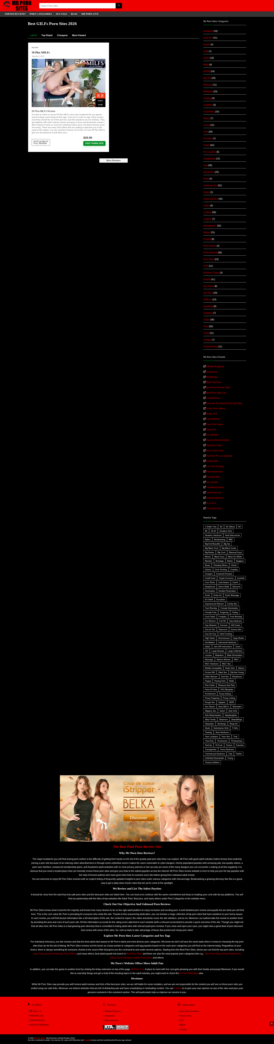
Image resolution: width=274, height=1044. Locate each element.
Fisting (235, 612)
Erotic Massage (232, 595)
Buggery (240, 561)
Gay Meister (212, 435)
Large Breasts (217, 651)
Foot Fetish (210, 616)
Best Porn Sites (134, 953)
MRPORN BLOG (37, 1020)
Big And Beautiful (212, 544)
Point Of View (211, 689)
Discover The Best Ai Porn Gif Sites (224, 403)
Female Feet (210, 612)
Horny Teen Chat (214, 450)
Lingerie (207, 219)
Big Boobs (209, 552)
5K (239, 526)
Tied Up (208, 745)
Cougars (209, 574)
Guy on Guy (210, 634)
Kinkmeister (212, 461)
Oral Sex (225, 676)
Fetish (206, 145)
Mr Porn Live (137, 969)
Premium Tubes (211, 272)
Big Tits (207, 78)
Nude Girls (230, 668)
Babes (208, 539)
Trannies (240, 745)
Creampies (208, 111)
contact (177, 988)
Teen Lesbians (211, 736)
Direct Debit (223, 586)
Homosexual (223, 638)
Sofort (222, 711)
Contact (183, 1029)
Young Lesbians (212, 762)
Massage (209, 659)
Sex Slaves (210, 706)
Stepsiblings (236, 719)
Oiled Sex (222, 672)
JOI (206, 651)
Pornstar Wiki (213, 477)
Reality (206, 279)
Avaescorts (211, 372)
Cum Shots (210, 582)
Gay (205, 165)
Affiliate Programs (215, 366)
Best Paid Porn (213, 382)
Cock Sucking (221, 569)
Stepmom (223, 719)
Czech (235, 582)
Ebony (206, 118)
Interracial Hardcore (227, 642)
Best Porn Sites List (216, 393)
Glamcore (222, 629)
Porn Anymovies (214, 471)
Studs (207, 728)
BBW (206, 64)
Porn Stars (208, 259)
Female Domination (229, 608)
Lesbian (207, 212)
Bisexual (207, 85)
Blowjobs (208, 91)
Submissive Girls (220, 728)
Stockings (221, 724)
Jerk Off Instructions (223, 646)
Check (234, 565)
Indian (206, 192)
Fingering (224, 612)
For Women (210, 621)
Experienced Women (214, 604)
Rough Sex (210, 702)
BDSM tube (212, 377)
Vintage (207, 340)
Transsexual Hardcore (215, 754)
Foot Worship (236, 616)
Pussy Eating (225, 694)
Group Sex (208, 172)
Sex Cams (208, 286)
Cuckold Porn (213, 398)
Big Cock (221, 552)
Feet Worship (211, 608)
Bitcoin (208, 556)
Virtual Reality (210, 346)
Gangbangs (209, 158)
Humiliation (210, 642)
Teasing (208, 732)
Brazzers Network (54, 953)
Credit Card (210, 578)
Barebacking (219, 539)
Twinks (239, 754)
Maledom (219, 655)
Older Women (211, 676)
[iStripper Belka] (137, 776)
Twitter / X (36, 1011)
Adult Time (38, 953)
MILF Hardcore (212, 664)
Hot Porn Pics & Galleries (219, 456)
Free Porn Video (214, 424)
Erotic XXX (211, 414)
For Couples (209, 152)
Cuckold (240, 578)
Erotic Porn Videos (215, 408)
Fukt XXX (211, 429)
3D (221, 526)
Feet (205, 132)
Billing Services (111, 1020)
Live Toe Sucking (215, 466)
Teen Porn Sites (212, 953)
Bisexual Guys (235, 552)
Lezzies (208, 655)
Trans (206, 333)
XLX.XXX (211, 503)
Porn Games (209, 246)
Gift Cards (235, 625)
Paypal (208, 681)
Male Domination (234, 655)
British (230, 561)
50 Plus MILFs (41, 52)
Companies (110, 1016)
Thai (235, 736)
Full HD (222, 621)
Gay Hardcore (235, 621)
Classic (208, 569)
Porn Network (210, 252)
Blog (74, 14)
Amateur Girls (225, 531)
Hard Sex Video (214, 445)
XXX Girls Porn (214, 508)
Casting (207, 98)
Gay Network (211, 625)
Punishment (210, 694)
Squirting (207, 313)
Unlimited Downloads (214, 758)
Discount (236, 586)
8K (206, 531)
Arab (205, 51)
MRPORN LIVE (36, 1016)
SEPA (231, 702)
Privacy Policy (186, 1016)
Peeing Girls (219, 681)
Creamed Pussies (224, 574)
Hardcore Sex (210, 185)
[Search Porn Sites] (119, 5)
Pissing (207, 239)
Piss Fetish (210, 685)
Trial (230, 754)
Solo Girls (232, 711)
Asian (206, 58)
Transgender (210, 749)
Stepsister (209, 724)
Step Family (210, 719)
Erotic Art (217, 595)
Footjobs (222, 616)
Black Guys (219, 556)
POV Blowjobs (226, 689)
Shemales (236, 706)
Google (87, 1040)
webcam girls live (215, 498)
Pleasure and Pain (226, 685)
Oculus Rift (210, 672)
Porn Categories (41, 14)
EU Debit (209, 599)
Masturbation (209, 225)
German (223, 625)
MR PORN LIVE (90, 14)
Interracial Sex (210, 199)
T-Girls (235, 728)
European (220, 599)
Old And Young (237, 672)
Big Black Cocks (229, 548)
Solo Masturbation (213, 715)
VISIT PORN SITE (94, 143)
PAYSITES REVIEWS (39, 1025)
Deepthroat (210, 586)
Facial (206, 125)
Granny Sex (236, 629)
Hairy (206, 178)
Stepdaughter (231, 715)
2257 (182, 1020)
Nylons (241, 668)
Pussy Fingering (212, 698)
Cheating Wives (220, 565)
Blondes (208, 561)
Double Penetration (227, 591)
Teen (205, 326)
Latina (206, 205)
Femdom (207, 138)
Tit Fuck (218, 745)
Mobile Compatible (213, 668)
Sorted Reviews (15, 14)
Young (230, 758)
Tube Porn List (213, 492)
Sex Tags (61, 14)
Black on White (235, 556)
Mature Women (224, 659)
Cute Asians (223, 582)
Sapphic (222, 702)
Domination (210, 591)
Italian (207, 646)
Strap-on (233, 724)
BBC (231, 539)
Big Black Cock (211, 548)
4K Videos (230, 526)
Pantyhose (237, 676)
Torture (229, 745)
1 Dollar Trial (210, 526)
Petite (231, 681)
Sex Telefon (212, 482)
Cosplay (234, 569)
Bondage (220, 561)
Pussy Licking (229, 698)
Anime (206, 44)
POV (205, 266)
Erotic (207, 595)
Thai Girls (209, 741)
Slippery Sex (210, 711)
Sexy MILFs (223, 706)
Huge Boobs (238, 638)
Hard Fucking (226, 634)
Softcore (207, 299)
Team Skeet (70, 953)
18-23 (213, 531)
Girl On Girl (210, 629)
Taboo (206, 319)
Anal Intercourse (232, 535)
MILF (236, 659)
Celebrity (207, 105)
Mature (35, 47)
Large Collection (235, 651)
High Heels (210, 638)
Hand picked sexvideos (218, 440)
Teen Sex (225, 736)
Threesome (222, 741)
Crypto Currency (226, 578)
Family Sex (232, 604)
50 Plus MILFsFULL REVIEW (41, 142)
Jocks (237, 646)
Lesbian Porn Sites (142, 957)
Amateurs (208, 31)
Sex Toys (208, 293)
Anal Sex (208, 38)
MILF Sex (226, 664)
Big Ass (227, 544)
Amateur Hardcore (213, 535)
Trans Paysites (123, 957)
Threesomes (236, 741)
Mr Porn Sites (39, 1038)
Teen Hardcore (222, 732)
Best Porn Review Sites (218, 387)
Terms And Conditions (189, 1011)
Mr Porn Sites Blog (188, 973)
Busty (207, 565)
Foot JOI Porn (213, 419)
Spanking (208, 306)
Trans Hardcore (227, 749)
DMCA (182, 1025)
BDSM (206, 71)
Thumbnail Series (215, 487)
